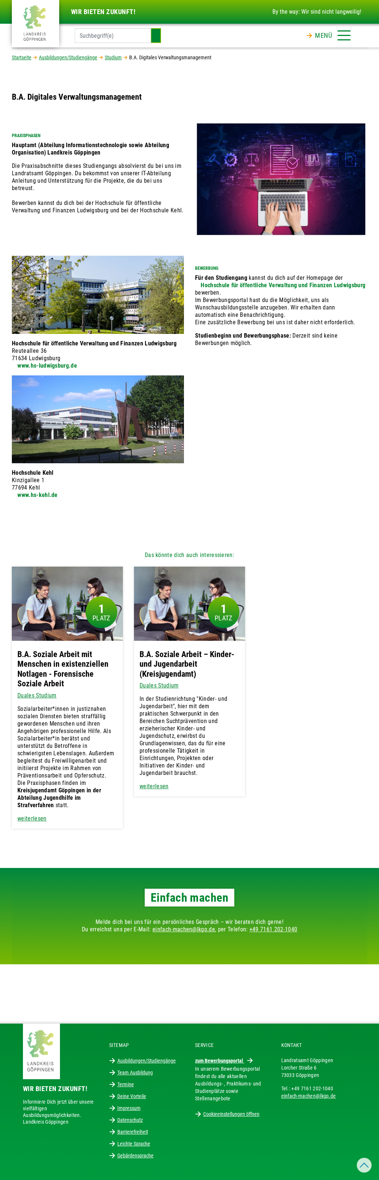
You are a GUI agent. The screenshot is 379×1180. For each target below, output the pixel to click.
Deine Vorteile (131, 1096)
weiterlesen (32, 818)
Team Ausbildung (135, 1072)
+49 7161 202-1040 (273, 929)
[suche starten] (156, 35)
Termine (125, 1084)
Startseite (21, 57)
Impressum (129, 1108)
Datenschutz (130, 1120)
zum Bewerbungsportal (219, 1061)
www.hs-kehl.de (37, 494)
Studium (113, 57)
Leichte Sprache (133, 1144)
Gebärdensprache (135, 1156)
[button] (332, 33)
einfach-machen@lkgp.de (183, 929)
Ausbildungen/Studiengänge (68, 57)
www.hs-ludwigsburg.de (47, 365)
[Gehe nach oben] (364, 1165)
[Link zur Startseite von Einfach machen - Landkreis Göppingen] (35, 23)
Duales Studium (36, 695)
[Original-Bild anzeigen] (281, 178)
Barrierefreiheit (132, 1132)
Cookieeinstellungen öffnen (231, 1114)
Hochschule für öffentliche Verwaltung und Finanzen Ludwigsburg (283, 285)
